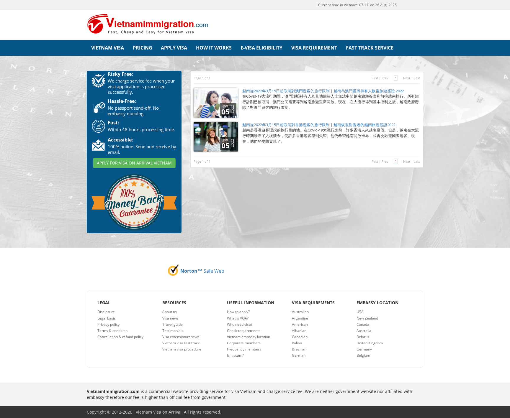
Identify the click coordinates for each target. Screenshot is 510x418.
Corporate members (244, 342)
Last (417, 78)
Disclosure (106, 311)
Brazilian (299, 349)
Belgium (363, 355)
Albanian (299, 330)
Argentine (300, 318)
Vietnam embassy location (248, 336)
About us (169, 311)
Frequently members (244, 349)
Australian (300, 311)
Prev (385, 78)
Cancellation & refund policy (120, 336)
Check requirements (243, 330)
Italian (297, 342)
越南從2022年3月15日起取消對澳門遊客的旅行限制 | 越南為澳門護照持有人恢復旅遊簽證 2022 (323, 90)
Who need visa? (239, 324)
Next (406, 78)
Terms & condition (112, 330)
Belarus (363, 336)
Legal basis (106, 318)
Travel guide (172, 324)
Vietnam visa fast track (181, 342)
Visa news (170, 318)
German (298, 355)
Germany (364, 349)
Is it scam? (235, 355)
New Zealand (367, 318)
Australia (364, 330)
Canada (363, 324)
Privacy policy (108, 324)
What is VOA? (238, 318)
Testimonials (172, 330)
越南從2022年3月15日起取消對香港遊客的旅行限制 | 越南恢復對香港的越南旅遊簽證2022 (318, 124)
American (300, 324)
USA (360, 311)
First (375, 78)
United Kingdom (370, 342)
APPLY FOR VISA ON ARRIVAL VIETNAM (134, 163)
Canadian (300, 336)
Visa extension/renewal (181, 336)
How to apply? (238, 311)
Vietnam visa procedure (181, 349)
